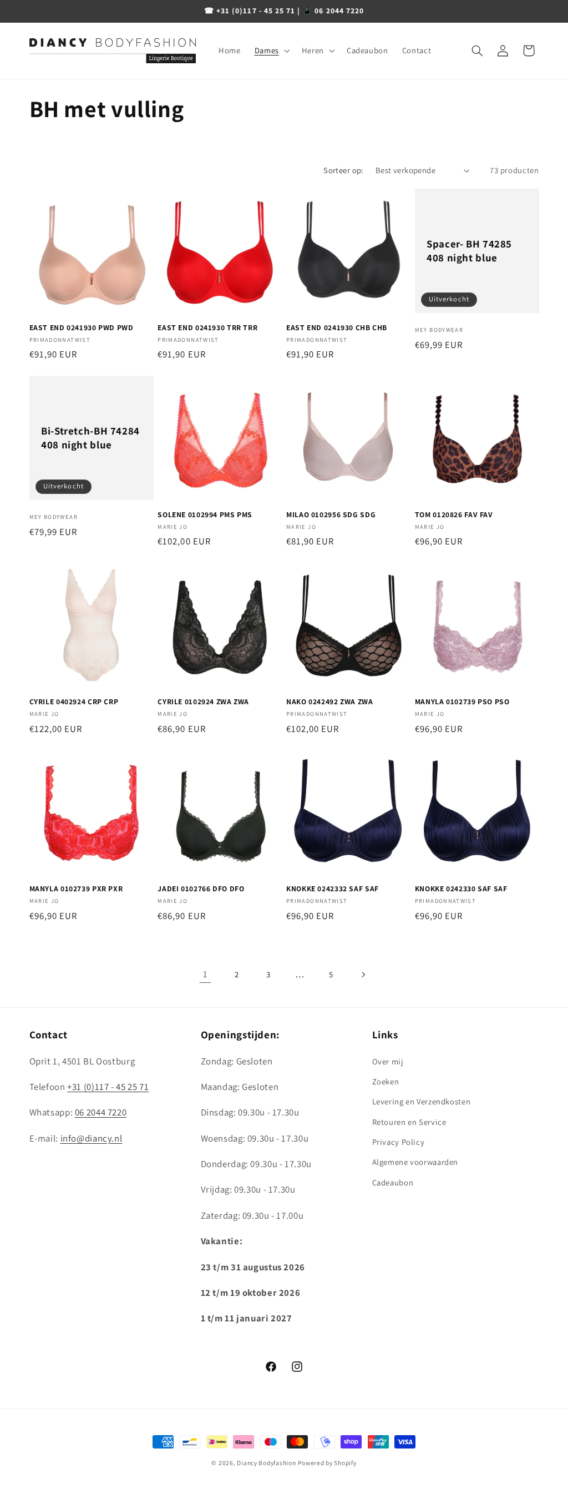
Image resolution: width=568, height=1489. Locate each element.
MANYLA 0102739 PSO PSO (462, 701)
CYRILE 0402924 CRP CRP (74, 701)
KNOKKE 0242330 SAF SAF (461, 889)
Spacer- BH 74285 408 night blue (469, 250)
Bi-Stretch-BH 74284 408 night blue (90, 437)
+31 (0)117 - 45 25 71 (108, 1087)
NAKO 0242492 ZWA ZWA (329, 701)
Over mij (388, 1061)
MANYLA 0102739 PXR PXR (76, 889)
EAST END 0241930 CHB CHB (336, 327)
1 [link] (205, 974)
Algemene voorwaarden (415, 1162)
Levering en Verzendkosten (421, 1101)
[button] (271, 50)
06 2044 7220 (101, 1112)
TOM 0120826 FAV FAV (454, 514)
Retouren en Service (409, 1122)
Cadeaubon (393, 1182)
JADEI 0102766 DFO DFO (201, 889)
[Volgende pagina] (363, 974)
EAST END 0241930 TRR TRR (207, 327)
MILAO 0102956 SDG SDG (331, 514)
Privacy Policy (398, 1142)
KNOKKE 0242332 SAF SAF (332, 889)
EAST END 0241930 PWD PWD (81, 327)
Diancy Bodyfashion (266, 1462)
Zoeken (385, 1081)
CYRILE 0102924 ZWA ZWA (203, 701)
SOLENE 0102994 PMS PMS (205, 514)
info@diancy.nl (91, 1138)
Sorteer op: (343, 170)
